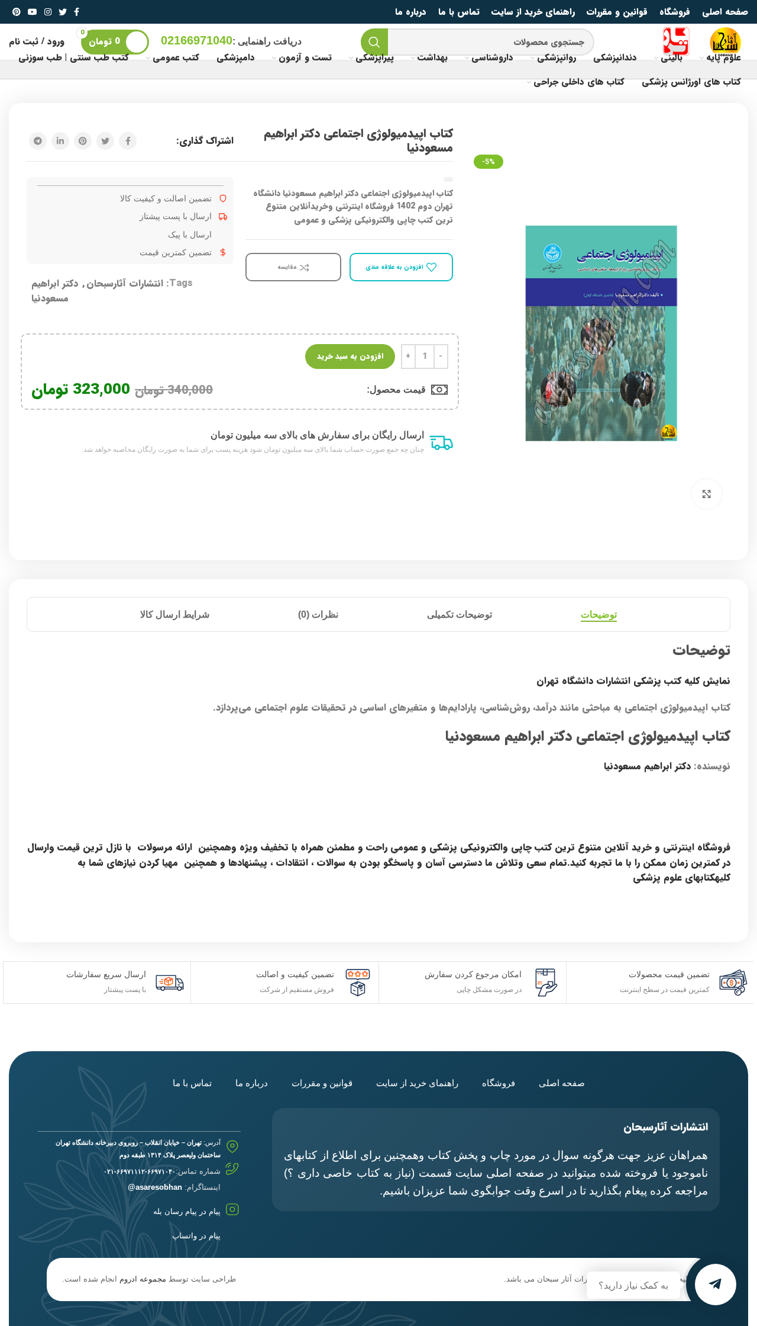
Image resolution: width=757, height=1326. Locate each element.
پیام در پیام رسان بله (187, 1211)
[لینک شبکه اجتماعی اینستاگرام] (48, 12)
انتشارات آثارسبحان (124, 283)
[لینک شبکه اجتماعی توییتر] (62, 12)
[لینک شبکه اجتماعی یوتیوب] (32, 12)
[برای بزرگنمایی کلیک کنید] (707, 494)
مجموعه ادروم (142, 1278)
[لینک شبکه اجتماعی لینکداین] (60, 141)
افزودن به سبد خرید (350, 356)
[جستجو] (374, 42)
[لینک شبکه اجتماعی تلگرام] (38, 141)
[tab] (599, 614)
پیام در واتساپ (196, 1235)
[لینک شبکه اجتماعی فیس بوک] (76, 12)
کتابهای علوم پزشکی (674, 877)
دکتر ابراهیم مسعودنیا (54, 291)
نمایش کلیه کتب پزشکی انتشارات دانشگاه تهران (633, 680)
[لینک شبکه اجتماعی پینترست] (16, 12)
